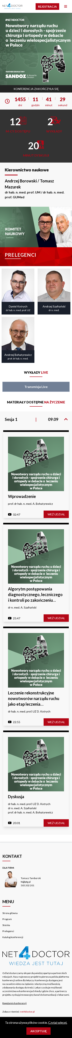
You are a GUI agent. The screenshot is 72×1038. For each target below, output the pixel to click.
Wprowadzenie (22, 496)
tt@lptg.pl (26, 881)
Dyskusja (16, 796)
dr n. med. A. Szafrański (22, 607)
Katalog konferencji (12, 937)
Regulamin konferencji (14, 1003)
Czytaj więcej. (57, 1022)
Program (7, 919)
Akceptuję (38, 1031)
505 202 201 (27, 885)
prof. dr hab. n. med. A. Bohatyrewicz (30, 503)
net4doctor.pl (27, 1011)
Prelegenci (8, 931)
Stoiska (6, 925)
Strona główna (10, 913)
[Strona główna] (12, 6)
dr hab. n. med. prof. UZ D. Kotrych (29, 711)
